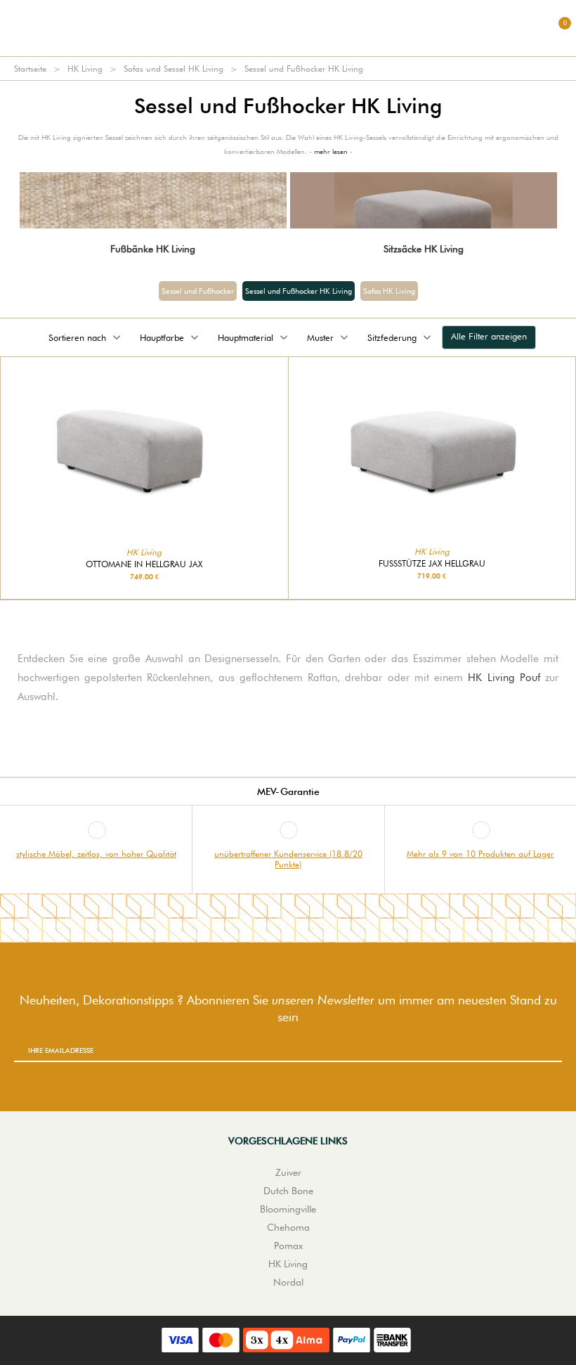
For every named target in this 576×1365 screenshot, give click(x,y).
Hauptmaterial (245, 337)
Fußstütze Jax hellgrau (432, 563)
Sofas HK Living (389, 291)
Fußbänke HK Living (152, 248)
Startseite (30, 68)
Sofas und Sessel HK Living (173, 68)
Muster (320, 337)
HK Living (85, 68)
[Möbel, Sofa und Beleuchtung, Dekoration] (288, 28)
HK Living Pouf (503, 677)
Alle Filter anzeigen (489, 336)
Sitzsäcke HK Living (424, 248)
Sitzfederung (392, 337)
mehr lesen (331, 151)
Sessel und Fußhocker (198, 291)
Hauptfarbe (162, 337)
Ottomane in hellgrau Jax (144, 564)
